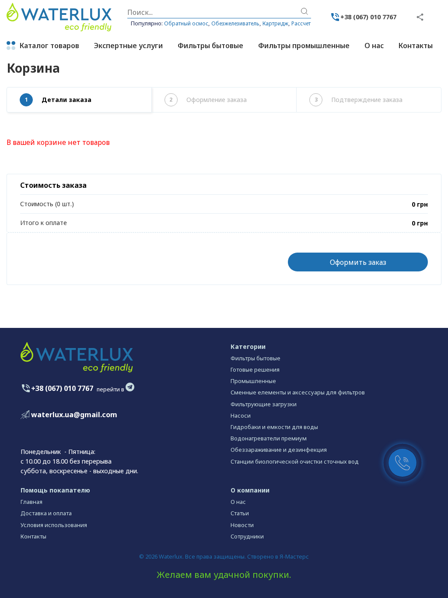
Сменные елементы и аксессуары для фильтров (298, 392)
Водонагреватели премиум (269, 438)
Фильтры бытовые (255, 358)
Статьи (240, 513)
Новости (242, 525)
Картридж (275, 23)
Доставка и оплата (46, 513)
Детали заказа (58, 99)
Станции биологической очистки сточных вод (295, 461)
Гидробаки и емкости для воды (274, 427)
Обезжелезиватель (235, 23)
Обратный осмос (186, 23)
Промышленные (253, 381)
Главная (31, 502)
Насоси (241, 415)
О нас (238, 502)
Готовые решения (255, 369)
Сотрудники (247, 536)
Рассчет (301, 23)
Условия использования (54, 525)
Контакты (33, 536)
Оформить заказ (358, 262)
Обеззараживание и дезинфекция (279, 450)
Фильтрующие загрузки (264, 404)
